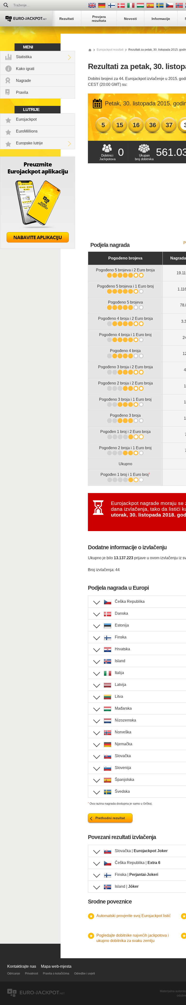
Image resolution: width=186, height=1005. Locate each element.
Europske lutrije (29, 143)
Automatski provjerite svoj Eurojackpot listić (133, 916)
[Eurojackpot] (26, 18)
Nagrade (23, 81)
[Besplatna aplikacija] (37, 247)
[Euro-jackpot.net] (90, 49)
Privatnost (31, 973)
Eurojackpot (26, 119)
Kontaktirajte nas (21, 966)
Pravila (22, 92)
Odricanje (13, 973)
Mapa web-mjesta (56, 966)
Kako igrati (25, 69)
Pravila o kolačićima (56, 973)
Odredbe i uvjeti (84, 973)
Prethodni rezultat (110, 818)
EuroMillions (27, 131)
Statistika (24, 57)
